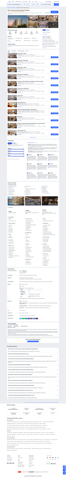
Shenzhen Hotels (13, 434)
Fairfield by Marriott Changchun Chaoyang (13, 425)
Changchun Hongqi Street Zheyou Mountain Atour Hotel (37, 427)
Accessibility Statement (21, 465)
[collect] (64, 467)
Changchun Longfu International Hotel (48, 421)
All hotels (30, 463)
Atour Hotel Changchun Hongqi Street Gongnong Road (31, 423)
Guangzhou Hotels (32, 432)
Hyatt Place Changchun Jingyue (11, 423)
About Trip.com (20, 457)
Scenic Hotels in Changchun (27, 448)
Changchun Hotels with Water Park (12, 450)
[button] (38, 1)
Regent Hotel (40, 421)
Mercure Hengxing (21, 425)
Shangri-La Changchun (42, 423)
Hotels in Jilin (36, 402)
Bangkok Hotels (38, 432)
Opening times (11, 230)
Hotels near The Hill (47, 441)
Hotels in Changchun (42, 402)
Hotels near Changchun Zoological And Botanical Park (34, 439)
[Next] (58, 200)
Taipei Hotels (9, 434)
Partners (30, 460)
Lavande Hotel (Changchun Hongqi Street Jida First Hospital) (29, 421)
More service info (9, 460)
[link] (48, 1)
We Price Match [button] (48, 12)
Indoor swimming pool (12, 186)
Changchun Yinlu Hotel (19, 423)
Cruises (36, 1)
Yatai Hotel (27, 427)
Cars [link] (32, 1)
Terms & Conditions (20, 462)
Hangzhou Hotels (36, 434)
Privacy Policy (20, 463)
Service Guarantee (9, 459)
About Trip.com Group (21, 466)
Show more (9, 46)
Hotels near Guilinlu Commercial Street (12, 439)
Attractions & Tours (19, 1)
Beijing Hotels (52, 432)
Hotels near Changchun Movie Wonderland (30, 441)
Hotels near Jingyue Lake (40, 441)
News (19, 459)
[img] (17, 21)
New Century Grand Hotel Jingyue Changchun (19, 10)
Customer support (9, 457)
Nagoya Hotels (53, 434)
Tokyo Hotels (43, 432)
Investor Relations (31, 457)
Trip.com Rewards (31, 459)
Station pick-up (28, 190)
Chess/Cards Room (45, 220)
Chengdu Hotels (19, 434)
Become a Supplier (31, 465)
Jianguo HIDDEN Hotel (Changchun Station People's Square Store (16, 427)
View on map (44, 47)
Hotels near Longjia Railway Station (37, 443)
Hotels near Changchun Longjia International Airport (24, 443)
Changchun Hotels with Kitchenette (37, 448)
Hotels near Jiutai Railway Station (47, 443)
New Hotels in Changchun (19, 448)
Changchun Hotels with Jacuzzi (46, 448)
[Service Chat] (64, 473)
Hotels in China (31, 402)
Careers (19, 460)
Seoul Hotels (47, 432)
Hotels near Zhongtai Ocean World (11, 443)
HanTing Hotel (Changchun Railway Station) (35, 425)
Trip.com (24, 402)
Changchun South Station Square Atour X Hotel (13, 421)
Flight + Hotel (25, 1)
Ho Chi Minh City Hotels (29, 434)
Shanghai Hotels (20, 432)
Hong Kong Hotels (47, 434)
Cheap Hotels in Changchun (11, 448)
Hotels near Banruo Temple (22, 439)
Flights (13, 1)
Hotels (9, 1)
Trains (30, 1)
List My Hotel (31, 462)
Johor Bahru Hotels (9, 432)
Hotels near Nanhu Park (54, 439)
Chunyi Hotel (27, 425)
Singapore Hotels (15, 432)
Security (30, 466)
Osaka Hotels (24, 434)
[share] (64, 470)
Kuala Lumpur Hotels (26, 432)
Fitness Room (44, 186)
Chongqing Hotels (41, 434)
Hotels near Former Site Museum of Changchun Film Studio (15, 441)
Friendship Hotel (44, 425)
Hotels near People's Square (46, 439)
